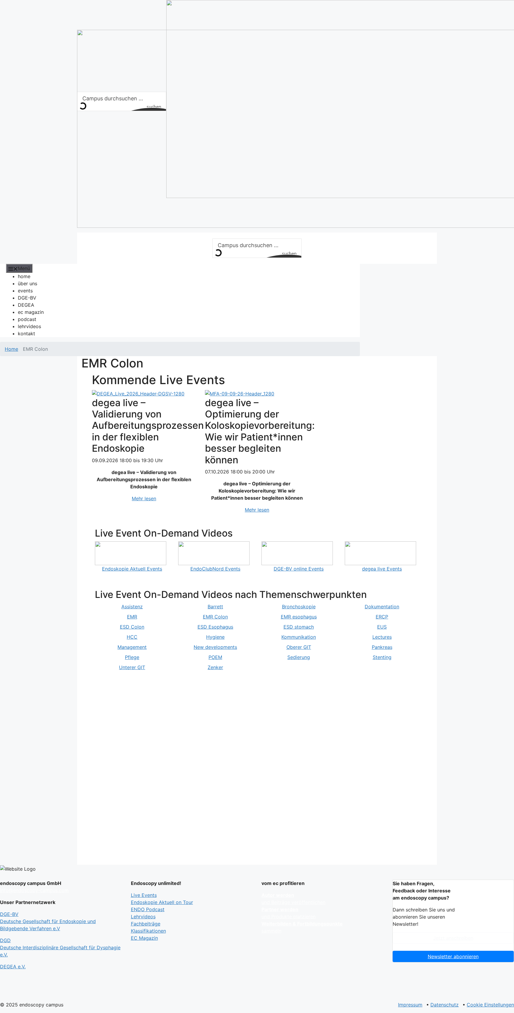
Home (11, 349)
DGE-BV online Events (299, 569)
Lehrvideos (143, 917)
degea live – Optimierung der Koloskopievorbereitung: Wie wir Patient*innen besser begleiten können (260, 431)
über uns (27, 283)
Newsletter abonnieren (453, 956)
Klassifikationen (148, 931)
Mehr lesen (144, 498)
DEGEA (26, 305)
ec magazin (31, 312)
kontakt (26, 333)
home (24, 276)
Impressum (410, 1005)
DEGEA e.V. (13, 967)
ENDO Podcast (147, 909)
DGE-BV (27, 298)
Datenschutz (444, 1005)
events (25, 291)
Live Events (144, 895)
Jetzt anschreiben (453, 938)
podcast (27, 319)
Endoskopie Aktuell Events (132, 569)
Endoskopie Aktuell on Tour (162, 902)
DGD (60, 947)
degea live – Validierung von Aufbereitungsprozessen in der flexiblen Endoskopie (148, 425)
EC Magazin (144, 938)
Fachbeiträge (145, 924)
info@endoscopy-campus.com (34, 890)
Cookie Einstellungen (490, 1005)
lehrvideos (29, 326)
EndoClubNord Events (215, 569)
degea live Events (382, 569)
